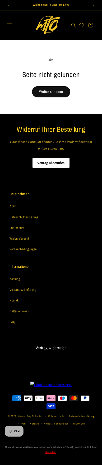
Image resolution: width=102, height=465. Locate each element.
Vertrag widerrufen (51, 162)
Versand (34, 423)
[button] (9, 25)
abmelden (50, 452)
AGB (12, 206)
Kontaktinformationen (56, 423)
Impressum (16, 228)
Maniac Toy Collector (30, 416)
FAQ (12, 322)
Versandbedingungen (23, 249)
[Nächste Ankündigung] (93, 5)
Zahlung (14, 279)
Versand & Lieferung (22, 289)
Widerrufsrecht (19, 238)
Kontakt (14, 300)
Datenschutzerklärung (23, 217)
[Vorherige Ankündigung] (9, 5)
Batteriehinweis (19, 311)
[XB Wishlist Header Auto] (81, 25)
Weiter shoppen (51, 91)
